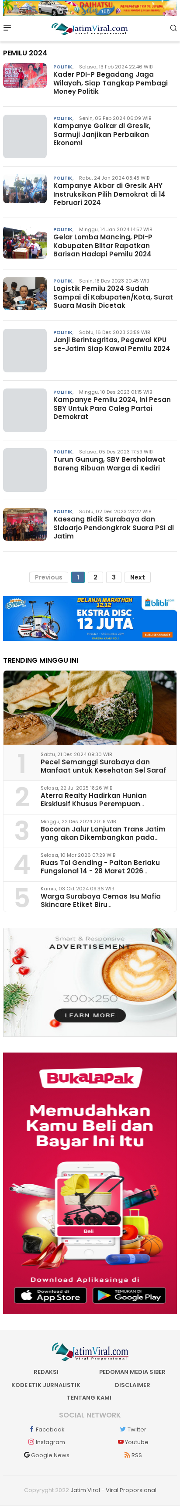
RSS (137, 1455)
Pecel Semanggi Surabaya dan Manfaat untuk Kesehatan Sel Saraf (103, 766)
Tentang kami (89, 1398)
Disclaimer (132, 1385)
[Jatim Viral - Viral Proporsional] (89, 28)
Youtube (137, 1442)
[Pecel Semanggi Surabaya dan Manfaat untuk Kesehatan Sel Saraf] (90, 708)
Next (137, 577)
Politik (63, 66)
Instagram (50, 1442)
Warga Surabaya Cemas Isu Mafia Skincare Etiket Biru (101, 900)
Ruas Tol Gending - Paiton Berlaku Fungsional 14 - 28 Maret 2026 (100, 867)
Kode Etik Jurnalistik (45, 1385)
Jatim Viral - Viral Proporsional (113, 1490)
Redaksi (46, 1372)
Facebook (50, 1429)
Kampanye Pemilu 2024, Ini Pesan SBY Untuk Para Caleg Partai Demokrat (112, 408)
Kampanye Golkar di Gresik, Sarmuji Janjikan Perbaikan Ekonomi (102, 134)
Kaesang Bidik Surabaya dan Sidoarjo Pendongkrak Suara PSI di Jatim (113, 527)
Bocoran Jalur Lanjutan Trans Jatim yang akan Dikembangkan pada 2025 (103, 837)
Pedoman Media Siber (132, 1372)
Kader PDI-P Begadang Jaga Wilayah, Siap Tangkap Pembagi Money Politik (110, 83)
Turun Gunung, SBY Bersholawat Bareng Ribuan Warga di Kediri (109, 464)
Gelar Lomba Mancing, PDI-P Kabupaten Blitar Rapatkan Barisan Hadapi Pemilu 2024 (102, 245)
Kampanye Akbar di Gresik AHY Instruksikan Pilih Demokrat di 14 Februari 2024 (109, 194)
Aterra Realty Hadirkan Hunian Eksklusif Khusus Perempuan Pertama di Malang (94, 804)
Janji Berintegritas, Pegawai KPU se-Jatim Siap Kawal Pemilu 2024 (111, 344)
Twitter (137, 1429)
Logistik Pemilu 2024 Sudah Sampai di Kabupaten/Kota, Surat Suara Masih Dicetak (113, 297)
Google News (50, 1455)
